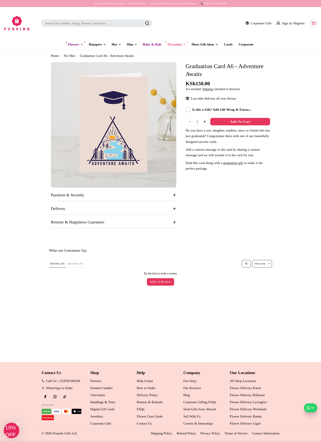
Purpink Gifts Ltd (65, 433)
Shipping (207, 89)
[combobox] (96, 23)
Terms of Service (236, 433)
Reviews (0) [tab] (58, 263)
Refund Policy (186, 433)
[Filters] (246, 263)
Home (55, 56)
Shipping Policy (161, 433)
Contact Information (265, 433)
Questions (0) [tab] (75, 263)
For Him (69, 56)
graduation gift (233, 163)
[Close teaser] (18, 424)
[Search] (147, 23)
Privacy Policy (210, 433)
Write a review (160, 281)
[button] (11, 430)
